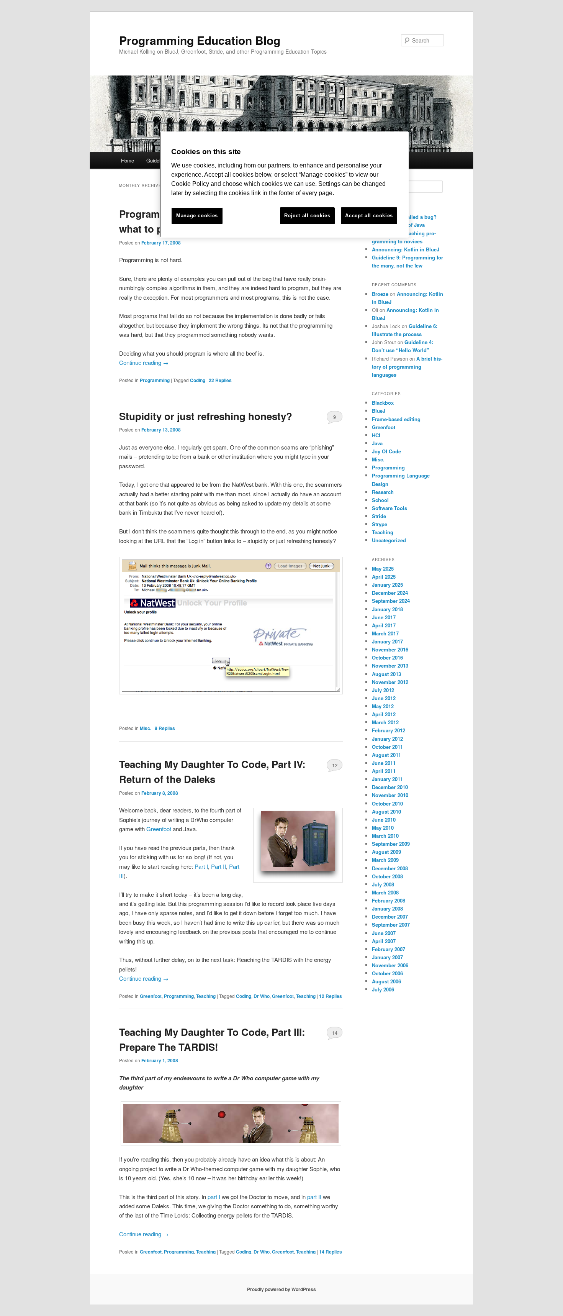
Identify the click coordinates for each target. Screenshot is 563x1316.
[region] (284, 184)
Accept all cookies (369, 215)
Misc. (145, 728)
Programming (155, 380)
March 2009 (385, 859)
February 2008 (388, 900)
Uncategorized (389, 540)
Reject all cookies (307, 215)
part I (215, 1197)
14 (334, 1032)
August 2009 (386, 851)
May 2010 (383, 827)
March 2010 (385, 835)
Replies (220, 380)
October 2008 (387, 876)
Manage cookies (197, 215)
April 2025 (384, 576)
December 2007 (390, 916)
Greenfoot (158, 829)
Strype (379, 524)
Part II (218, 866)
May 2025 (383, 568)
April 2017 (384, 625)
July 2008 (383, 884)
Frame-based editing (396, 419)
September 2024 (391, 600)
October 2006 (387, 973)
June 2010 (384, 819)
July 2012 (383, 690)
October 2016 (387, 657)
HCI (376, 435)
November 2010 (390, 795)
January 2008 (387, 908)
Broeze (380, 293)
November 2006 (390, 965)
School (380, 500)
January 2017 (387, 641)
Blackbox (383, 402)
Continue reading (144, 362)
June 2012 (384, 698)
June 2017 (384, 617)
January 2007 (387, 957)
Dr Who (262, 996)
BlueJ (378, 410)
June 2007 (384, 933)
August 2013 (386, 674)
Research (383, 492)
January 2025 (387, 584)
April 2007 (384, 941)
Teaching (206, 996)
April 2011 (384, 771)
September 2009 (391, 843)
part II (314, 1197)
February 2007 (388, 949)
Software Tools (389, 508)
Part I (201, 866)
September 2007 (391, 924)
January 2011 (387, 779)
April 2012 (384, 714)
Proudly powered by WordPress (281, 1289)
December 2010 (390, 787)
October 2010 (387, 803)
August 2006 (386, 981)
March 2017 (385, 633)
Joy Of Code (386, 451)
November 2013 (390, 665)
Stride (379, 516)
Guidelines (158, 160)
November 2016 (390, 649)
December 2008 (390, 868)
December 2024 (390, 592)
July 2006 (383, 989)
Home (127, 160)
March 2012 (385, 722)
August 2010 (386, 811)
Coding (197, 380)
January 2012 (387, 738)
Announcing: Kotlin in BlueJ (405, 249)
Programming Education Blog (199, 40)
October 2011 (387, 746)
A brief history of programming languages (407, 366)
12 (334, 765)
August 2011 (386, 754)
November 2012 (390, 682)
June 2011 (384, 762)
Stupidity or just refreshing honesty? (205, 416)
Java (377, 443)
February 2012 (388, 730)
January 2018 (387, 609)
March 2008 (385, 892)
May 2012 (383, 706)
